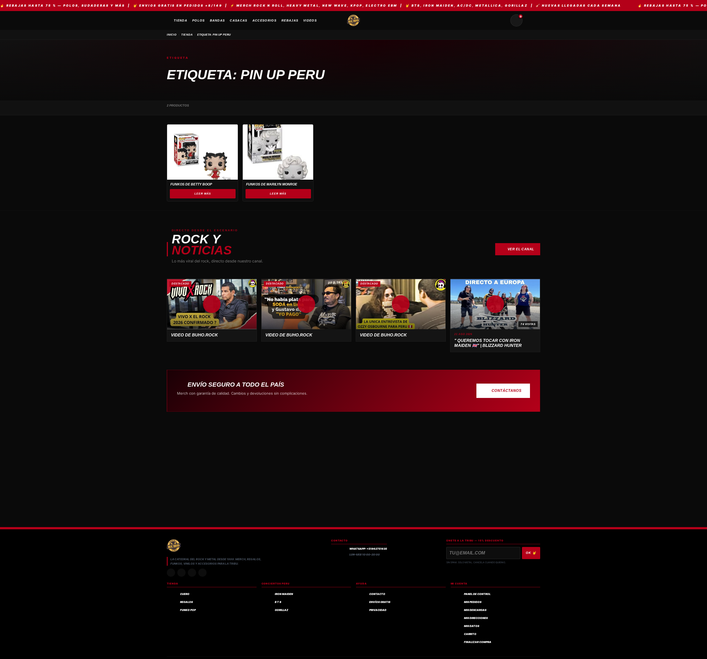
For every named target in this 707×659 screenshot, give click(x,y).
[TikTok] (181, 572)
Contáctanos (507, 391)
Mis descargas (475, 610)
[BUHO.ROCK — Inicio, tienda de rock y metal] (353, 20)
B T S (278, 602)
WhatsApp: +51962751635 (368, 548)
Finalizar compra (477, 642)
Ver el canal (521, 249)
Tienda (187, 34)
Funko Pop (188, 610)
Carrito (470, 634)
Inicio (172, 34)
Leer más (202, 193)
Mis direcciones (476, 618)
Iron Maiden (284, 594)
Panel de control (477, 594)
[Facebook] (192, 572)
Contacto (377, 594)
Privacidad (377, 610)
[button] (212, 304)
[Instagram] (171, 572)
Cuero (184, 594)
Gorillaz (281, 610)
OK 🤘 (531, 552)
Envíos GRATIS (379, 602)
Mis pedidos (472, 602)
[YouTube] (202, 572)
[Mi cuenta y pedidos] (530, 20)
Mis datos (471, 626)
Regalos (186, 602)
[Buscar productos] (503, 20)
